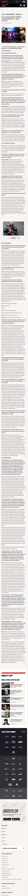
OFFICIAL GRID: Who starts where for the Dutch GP (16, 720)
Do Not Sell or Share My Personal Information (12, 879)
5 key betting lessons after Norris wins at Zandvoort (16, 685)
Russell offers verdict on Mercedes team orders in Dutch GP (16, 692)
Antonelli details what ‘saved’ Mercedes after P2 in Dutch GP (17, 706)
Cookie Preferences (6, 888)
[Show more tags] (22, 14)
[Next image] (18, 238)
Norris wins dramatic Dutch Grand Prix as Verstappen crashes (16, 714)
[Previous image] (8, 238)
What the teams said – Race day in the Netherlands (16, 698)
